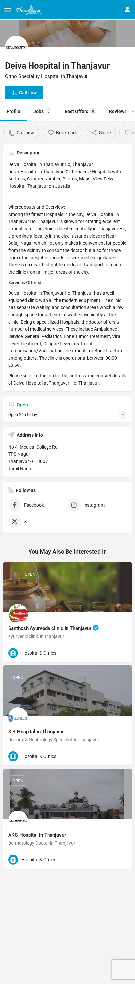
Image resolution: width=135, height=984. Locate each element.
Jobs (41, 111)
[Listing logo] (16, 47)
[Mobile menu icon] (7, 10)
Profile (13, 111)
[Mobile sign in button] (127, 9)
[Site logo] (30, 9)
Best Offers (79, 111)
